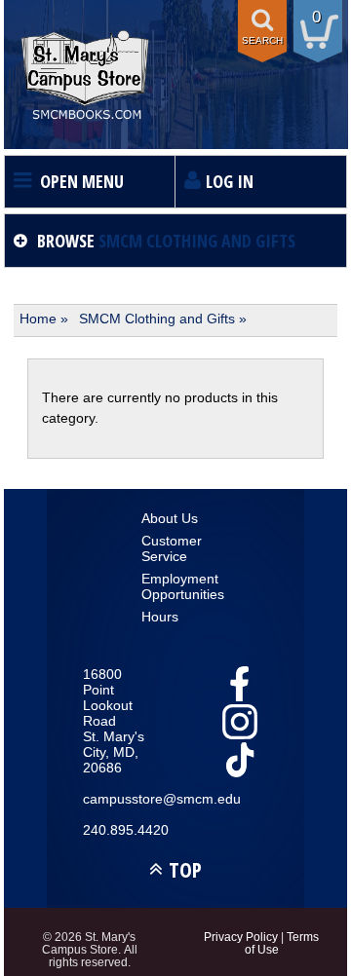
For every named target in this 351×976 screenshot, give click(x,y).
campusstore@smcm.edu (117, 799)
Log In (230, 181)
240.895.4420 (117, 830)
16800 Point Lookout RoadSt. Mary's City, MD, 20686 (113, 720)
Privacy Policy (241, 936)
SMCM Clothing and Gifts (157, 318)
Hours (159, 616)
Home (38, 318)
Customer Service (171, 548)
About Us (169, 518)
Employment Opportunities (176, 586)
